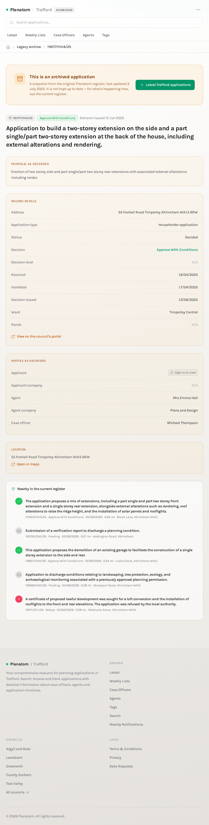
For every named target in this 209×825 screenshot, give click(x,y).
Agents (88, 35)
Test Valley (14, 783)
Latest (12, 35)
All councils (15, 792)
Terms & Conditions (126, 749)
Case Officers (64, 35)
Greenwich (14, 766)
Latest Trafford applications (168, 85)
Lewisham (14, 757)
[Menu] (198, 9)
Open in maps (28, 464)
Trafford (44, 9)
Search (115, 716)
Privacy (115, 757)
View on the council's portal (39, 336)
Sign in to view (185, 372)
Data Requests (121, 766)
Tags (106, 35)
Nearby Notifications (126, 724)
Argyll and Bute (18, 749)
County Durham (18, 775)
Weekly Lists (35, 35)
